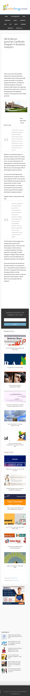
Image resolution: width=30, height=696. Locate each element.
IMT (10, 24)
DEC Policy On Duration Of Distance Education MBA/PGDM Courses (15, 405)
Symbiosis (22, 20)
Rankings (23, 24)
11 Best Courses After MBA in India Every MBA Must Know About (15, 508)
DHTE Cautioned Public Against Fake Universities (15, 348)
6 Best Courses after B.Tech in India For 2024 (15, 469)
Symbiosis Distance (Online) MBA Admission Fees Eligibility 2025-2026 (15, 649)
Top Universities (15, 16)
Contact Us (19, 28)
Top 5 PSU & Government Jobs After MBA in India (15, 527)
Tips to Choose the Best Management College (15, 386)
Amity (16, 24)
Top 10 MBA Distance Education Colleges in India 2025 (14, 656)
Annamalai (7, 20)
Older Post (16, 580)
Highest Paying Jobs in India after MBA (15, 566)
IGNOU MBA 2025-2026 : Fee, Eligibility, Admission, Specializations (14, 643)
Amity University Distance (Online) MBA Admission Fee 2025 (15, 636)
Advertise (10, 28)
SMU (5, 24)
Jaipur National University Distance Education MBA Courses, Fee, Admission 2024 (14, 664)
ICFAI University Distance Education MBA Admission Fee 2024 (14, 670)
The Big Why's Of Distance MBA (15, 367)
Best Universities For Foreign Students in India (15, 424)
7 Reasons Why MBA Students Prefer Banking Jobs (15, 547)
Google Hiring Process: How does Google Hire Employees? (15, 489)
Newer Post (14, 578)
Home (6, 16)
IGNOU (15, 20)
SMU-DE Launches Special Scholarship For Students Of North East (15, 445)
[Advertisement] (15, 61)
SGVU (24, 16)
